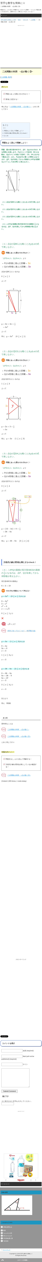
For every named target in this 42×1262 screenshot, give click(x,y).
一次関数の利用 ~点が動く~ (20, 107)
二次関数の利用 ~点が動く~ (18, 729)
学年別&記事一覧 (8, 1238)
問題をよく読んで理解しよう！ (14, 131)
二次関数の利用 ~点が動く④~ (19, 775)
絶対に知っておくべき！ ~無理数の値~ (22, 631)
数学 (9, 77)
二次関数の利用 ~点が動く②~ (19, 736)
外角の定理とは (7, 1227)
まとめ (6, 135)
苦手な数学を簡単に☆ (12, 3)
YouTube (5, 1241)
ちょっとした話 (7, 1233)
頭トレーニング (7, 1235)
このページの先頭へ (22, 1260)
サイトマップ (6, 1250)
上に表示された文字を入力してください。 (16, 1101)
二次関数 (4, 77)
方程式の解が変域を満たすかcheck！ (16, 133)
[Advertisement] (21, 47)
